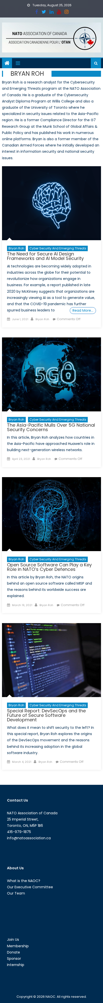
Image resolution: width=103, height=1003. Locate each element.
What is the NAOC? (23, 880)
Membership (18, 946)
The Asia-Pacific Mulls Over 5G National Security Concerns (51, 427)
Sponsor (14, 958)
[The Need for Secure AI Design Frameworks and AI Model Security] (51, 203)
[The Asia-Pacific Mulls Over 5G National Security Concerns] (51, 374)
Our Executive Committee (30, 887)
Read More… (82, 310)
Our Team (16, 893)
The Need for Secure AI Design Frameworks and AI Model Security (45, 256)
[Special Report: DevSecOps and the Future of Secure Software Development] (51, 660)
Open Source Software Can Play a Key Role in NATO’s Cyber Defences (49, 567)
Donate (13, 952)
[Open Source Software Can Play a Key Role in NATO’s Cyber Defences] (51, 514)
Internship (15, 964)
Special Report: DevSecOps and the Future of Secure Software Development (46, 715)
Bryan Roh (16, 248)
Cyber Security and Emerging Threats (58, 248)
